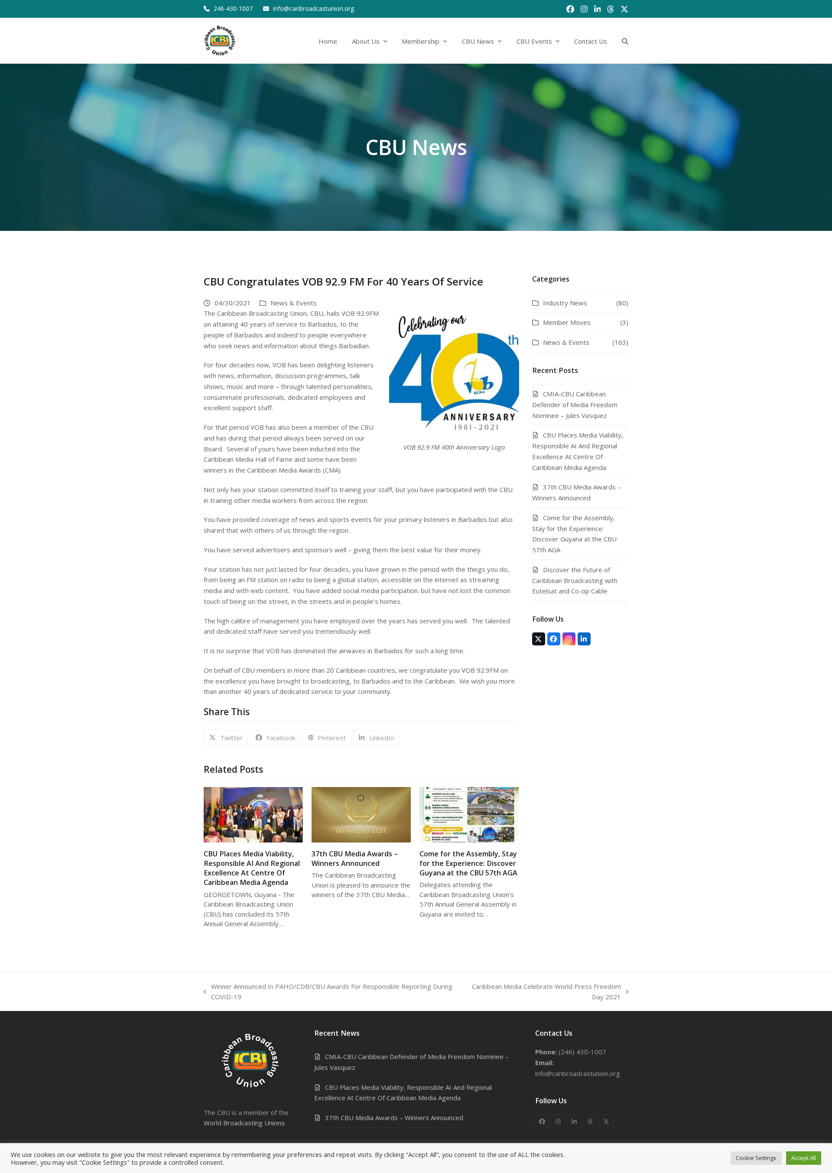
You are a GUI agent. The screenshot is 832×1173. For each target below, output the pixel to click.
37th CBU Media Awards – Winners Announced (355, 858)
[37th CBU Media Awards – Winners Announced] (361, 814)
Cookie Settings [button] (756, 1158)
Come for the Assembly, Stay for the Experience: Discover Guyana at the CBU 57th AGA (468, 863)
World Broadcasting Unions (244, 1122)
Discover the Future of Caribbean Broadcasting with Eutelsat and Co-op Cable (575, 580)
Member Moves (567, 322)
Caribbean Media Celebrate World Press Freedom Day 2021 (541, 992)
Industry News (565, 302)
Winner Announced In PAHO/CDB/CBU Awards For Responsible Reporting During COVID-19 (328, 992)
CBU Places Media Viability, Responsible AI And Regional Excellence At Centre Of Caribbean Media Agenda (252, 868)
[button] (625, 41)
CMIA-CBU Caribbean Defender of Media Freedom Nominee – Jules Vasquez (575, 404)
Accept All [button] (803, 1158)
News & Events (293, 302)
